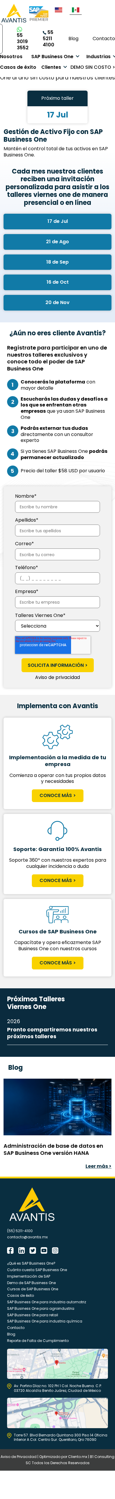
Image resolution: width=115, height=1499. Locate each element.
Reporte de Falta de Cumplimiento (38, 1340)
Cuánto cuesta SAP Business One (37, 1269)
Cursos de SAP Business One (32, 1288)
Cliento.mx (77, 1456)
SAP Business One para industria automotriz (46, 1301)
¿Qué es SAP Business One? (31, 1263)
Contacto (104, 38)
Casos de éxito (18, 67)
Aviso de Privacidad (19, 1456)
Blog (73, 38)
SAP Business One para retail (32, 1314)
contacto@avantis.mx (27, 1237)
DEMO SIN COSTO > (92, 67)
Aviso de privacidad (57, 677)
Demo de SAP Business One (31, 1282)
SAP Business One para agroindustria (40, 1308)
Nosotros (11, 56)
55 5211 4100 (48, 38)
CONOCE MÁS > (58, 795)
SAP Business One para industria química (44, 1321)
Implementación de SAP (28, 1276)
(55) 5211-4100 (20, 1230)
